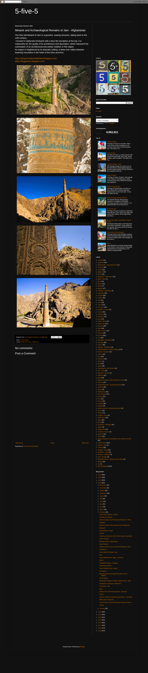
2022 (100, 612)
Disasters (101, 316)
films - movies (102, 331)
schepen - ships (103, 415)
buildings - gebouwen (104, 291)
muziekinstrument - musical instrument (110, 385)
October (102, 490)
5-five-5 (26, 11)
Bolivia (100, 284)
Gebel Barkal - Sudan (106, 530)
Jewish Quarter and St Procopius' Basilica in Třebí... (115, 520)
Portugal (100, 403)
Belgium (100, 272)
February (103, 512)
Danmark (100, 314)
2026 (100, 475)
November (103, 488)
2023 (100, 483)
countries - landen (103, 309)
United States (102, 443)
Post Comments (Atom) (31, 446)
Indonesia (101, 359)
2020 (100, 617)
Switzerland (101, 429)
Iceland (100, 354)
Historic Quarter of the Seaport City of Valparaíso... (115, 525)
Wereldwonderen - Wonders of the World (110, 459)
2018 (100, 622)
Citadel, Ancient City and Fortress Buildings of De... (115, 547)
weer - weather (102, 457)
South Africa (101, 417)
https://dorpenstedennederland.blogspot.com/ (36, 58)
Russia (100, 413)
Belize (100, 274)
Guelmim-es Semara (105, 517)
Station (100, 427)
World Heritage (24, 340)
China (100, 305)
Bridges (100, 288)
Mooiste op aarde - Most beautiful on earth (111, 380)
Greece (100, 345)
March (102, 509)
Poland (100, 401)
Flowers (100, 333)
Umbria (101, 533)
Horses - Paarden (103, 352)
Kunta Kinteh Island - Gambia (108, 514)
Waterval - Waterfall (104, 454)
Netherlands (101, 392)
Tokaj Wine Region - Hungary (108, 563)
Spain (99, 420)
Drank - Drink (102, 321)
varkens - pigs (102, 445)
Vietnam (100, 447)
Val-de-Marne (103, 578)
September (103, 493)
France (100, 335)
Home (52, 443)
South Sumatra (104, 539)
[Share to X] (56, 337)
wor (99, 464)
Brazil (99, 286)
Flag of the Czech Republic (115, 232)
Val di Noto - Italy (104, 586)
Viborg (101, 605)
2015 (100, 631)
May (101, 504)
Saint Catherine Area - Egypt (108, 568)
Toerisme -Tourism (103, 432)
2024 (100, 480)
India (99, 356)
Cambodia (101, 293)
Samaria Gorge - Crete (114, 164)
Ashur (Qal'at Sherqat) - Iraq (108, 552)
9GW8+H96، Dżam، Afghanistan (30, 342)
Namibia (100, 387)
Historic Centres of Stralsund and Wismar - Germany (115, 597)
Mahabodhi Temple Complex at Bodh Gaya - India (115, 581)
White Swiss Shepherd (106, 600)
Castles (100, 298)
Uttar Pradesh (103, 544)
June (101, 501)
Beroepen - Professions (105, 276)
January (102, 608)
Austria (100, 269)
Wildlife (100, 461)
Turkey (100, 436)
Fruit (99, 338)
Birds (99, 281)
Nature (100, 389)
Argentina (101, 262)
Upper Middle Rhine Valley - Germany (111, 557)
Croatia (100, 312)
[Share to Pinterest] (61, 337)
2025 (100, 477)
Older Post (85, 443)
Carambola (102, 571)
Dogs (99, 319)
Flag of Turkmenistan (113, 186)
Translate (111, 123)
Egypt (99, 328)
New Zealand (102, 394)
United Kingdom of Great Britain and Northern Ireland (114, 439)
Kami (108, 243)
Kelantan (102, 522)
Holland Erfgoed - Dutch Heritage (108, 349)
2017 (100, 625)
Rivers (100, 410)
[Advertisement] (52, 423)
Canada (100, 295)
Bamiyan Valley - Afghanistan (108, 541)
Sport (99, 422)
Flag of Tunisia (111, 142)
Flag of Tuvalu (111, 209)
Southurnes (103, 549)
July (101, 498)
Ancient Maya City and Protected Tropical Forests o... (116, 602)
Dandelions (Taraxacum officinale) (110, 583)
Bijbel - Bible (102, 279)
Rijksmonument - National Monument (109, 408)
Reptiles (100, 406)
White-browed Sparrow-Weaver (117, 198)
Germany (100, 342)
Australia (100, 267)
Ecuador (100, 326)
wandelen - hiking (103, 452)
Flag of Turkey (111, 175)
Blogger (82, 647)
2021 (100, 614)
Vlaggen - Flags (103, 450)
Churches (101, 307)
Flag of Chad (111, 153)
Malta (99, 378)
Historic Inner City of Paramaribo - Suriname (113, 591)
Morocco (100, 382)
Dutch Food (101, 324)
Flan (100, 555)
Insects (100, 361)
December (103, 485)
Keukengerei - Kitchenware (106, 368)
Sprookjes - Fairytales (104, 424)
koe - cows (101, 370)
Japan (100, 366)
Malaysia (100, 375)
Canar (101, 594)
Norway (100, 396)
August (102, 496)
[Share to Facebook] (58, 337)
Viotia (101, 560)
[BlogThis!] (54, 337)
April (101, 507)
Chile (99, 302)
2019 (100, 620)
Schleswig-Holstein (105, 566)
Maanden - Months (103, 373)
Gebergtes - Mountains (105, 340)
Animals (100, 260)
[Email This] (52, 337)
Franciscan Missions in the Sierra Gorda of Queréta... (116, 536)
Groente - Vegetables (104, 347)
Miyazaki (102, 528)
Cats (99, 300)
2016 (100, 628)
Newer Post (19, 443)
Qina (100, 589)
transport (100, 434)
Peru (99, 399)
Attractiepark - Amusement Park (107, 265)
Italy (99, 363)
